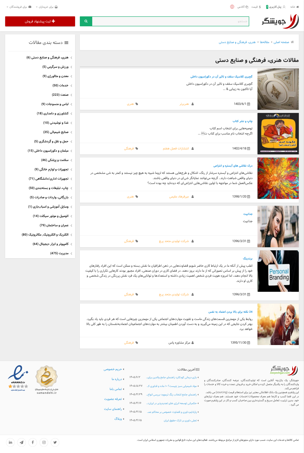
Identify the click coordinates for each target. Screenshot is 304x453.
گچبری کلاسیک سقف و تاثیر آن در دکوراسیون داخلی (221, 76)
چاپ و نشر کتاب (243, 121)
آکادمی (241, 7)
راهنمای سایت (113, 409)
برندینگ (248, 258)
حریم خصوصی (113, 369)
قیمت (254, 7)
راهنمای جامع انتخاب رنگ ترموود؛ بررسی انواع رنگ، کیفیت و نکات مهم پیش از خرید (171, 395)
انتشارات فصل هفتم (176, 148)
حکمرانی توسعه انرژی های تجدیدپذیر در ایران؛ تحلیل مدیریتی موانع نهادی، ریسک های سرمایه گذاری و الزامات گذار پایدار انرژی (171, 403)
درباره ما (117, 379)
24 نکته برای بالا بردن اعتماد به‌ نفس (230, 312)
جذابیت (248, 214)
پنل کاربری (274, 7)
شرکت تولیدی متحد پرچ (174, 241)
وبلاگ (118, 419)
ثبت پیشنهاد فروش (38, 21)
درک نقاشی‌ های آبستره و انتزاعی (233, 166)
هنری (130, 104)
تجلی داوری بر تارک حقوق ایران (180, 421)
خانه (292, 7)
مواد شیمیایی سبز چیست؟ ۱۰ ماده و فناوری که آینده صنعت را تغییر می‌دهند (171, 386)
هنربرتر (184, 104)
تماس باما (116, 389)
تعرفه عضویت (113, 399)
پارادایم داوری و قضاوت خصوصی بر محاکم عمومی (171, 412)
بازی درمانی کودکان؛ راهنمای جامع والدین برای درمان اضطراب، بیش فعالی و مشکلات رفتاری (171, 377)
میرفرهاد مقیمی (179, 196)
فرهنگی (129, 148)
